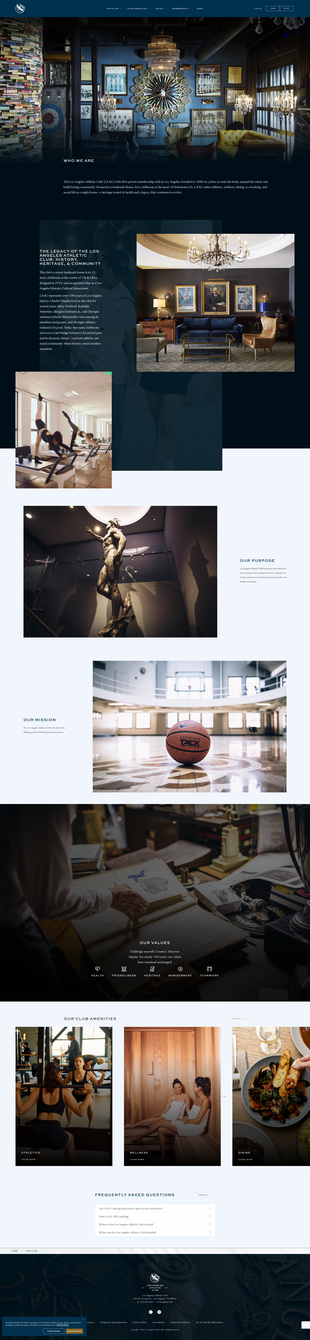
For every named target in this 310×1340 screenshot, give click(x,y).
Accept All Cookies (74, 1331)
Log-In (258, 9)
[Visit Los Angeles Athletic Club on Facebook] (151, 1312)
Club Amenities (137, 8)
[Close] (82, 1319)
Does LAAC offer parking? (114, 1216)
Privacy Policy (62, 1325)
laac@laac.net (166, 1301)
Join (273, 8)
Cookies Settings (53, 1331)
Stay (287, 8)
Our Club (112, 8)
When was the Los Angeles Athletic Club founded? (127, 1232)
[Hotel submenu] (164, 8)
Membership (180, 8)
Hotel (159, 8)
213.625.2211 (147, 1301)
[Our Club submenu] (119, 8)
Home (15, 1251)
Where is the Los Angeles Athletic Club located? (126, 1224)
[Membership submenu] (189, 8)
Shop (200, 8)
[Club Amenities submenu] (148, 8)
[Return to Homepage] (20, 8)
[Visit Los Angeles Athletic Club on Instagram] (159, 1312)
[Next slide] (224, 1096)
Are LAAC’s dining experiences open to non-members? (130, 1208)
